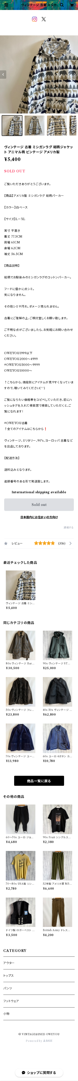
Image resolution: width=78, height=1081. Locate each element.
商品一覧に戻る (39, 781)
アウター (9, 963)
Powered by (34, 1040)
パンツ (7, 988)
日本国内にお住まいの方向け (39, 517)
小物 (6, 1014)
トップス (8, 976)
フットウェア (11, 1001)
